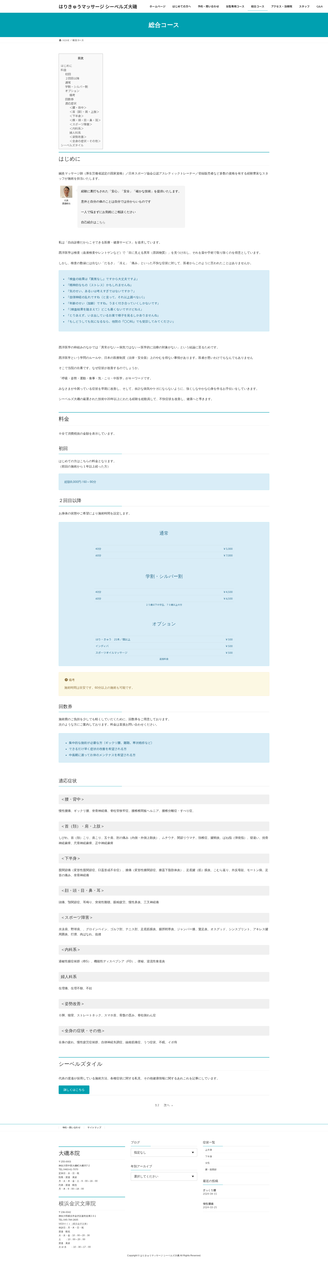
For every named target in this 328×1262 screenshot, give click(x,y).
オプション (72, 91)
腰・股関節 (211, 1169)
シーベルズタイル (72, 145)
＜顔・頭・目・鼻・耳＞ (85, 120)
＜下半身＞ (76, 116)
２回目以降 (72, 78)
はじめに (66, 65)
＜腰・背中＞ (78, 107)
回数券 (69, 99)
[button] (74, 1089)
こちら (100, 222)
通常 (68, 82)
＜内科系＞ (76, 128)
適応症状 (70, 103)
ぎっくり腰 (209, 1190)
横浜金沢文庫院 (77, 1204)
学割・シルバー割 (76, 86)
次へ (168, 1105)
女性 (207, 1162)
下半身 (208, 1156)
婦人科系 (75, 132)
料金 (63, 70)
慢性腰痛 (208, 1203)
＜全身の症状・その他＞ (85, 141)
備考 (72, 95)
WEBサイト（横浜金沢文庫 (73, 1223)
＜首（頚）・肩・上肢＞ (84, 111)
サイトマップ (94, 1127)
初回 (68, 74)
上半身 (208, 1149)
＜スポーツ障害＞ (80, 124)
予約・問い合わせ (71, 1127)
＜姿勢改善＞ (78, 137)
